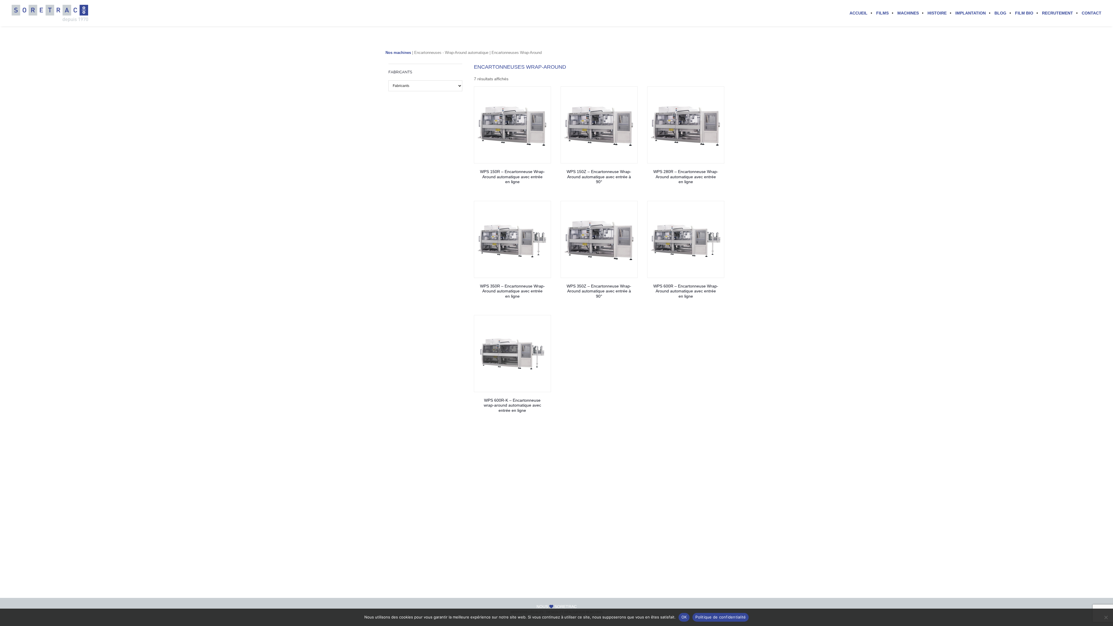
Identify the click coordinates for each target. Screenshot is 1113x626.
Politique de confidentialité (720, 617)
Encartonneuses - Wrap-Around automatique (451, 52)
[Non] (1106, 617)
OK (684, 617)
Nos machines (398, 52)
